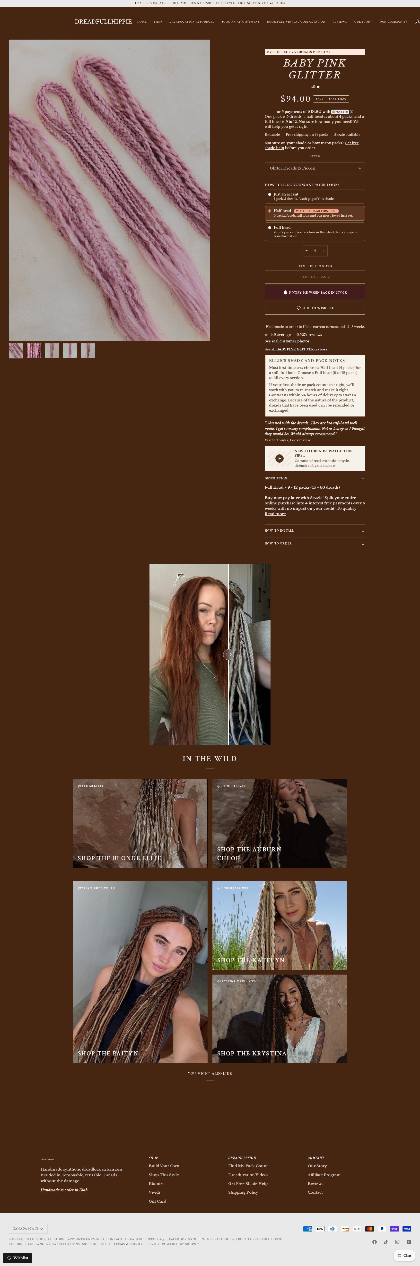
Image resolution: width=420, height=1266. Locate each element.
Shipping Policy (243, 1192)
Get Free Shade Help (248, 1183)
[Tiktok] (386, 1242)
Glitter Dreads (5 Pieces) (292, 168)
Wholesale (212, 1239)
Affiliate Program (324, 1175)
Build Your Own (164, 1166)
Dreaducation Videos (248, 1175)
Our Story (317, 1166)
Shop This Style (164, 1175)
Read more (275, 514)
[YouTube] (409, 1242)
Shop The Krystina (252, 1053)
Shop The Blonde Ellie (120, 858)
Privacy (153, 1244)
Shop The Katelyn (251, 960)
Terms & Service (128, 1244)
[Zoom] (109, 190)
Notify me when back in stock (318, 293)
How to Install (279, 531)
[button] (158, 22)
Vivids (154, 1192)
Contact (315, 1192)
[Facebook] (374, 1242)
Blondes (156, 1183)
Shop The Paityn (108, 1053)
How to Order (278, 544)
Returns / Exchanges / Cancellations (44, 1244)
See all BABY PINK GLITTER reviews (296, 349)
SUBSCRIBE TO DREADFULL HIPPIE (253, 1239)
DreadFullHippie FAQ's (145, 1239)
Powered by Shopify (180, 1244)
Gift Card (157, 1201)
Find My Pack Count (248, 1166)
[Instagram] (397, 1242)
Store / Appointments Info (79, 1239)
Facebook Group (184, 1239)
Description (276, 478)
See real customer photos (287, 341)
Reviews (315, 1183)
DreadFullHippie (27, 1239)
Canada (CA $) (25, 1229)
